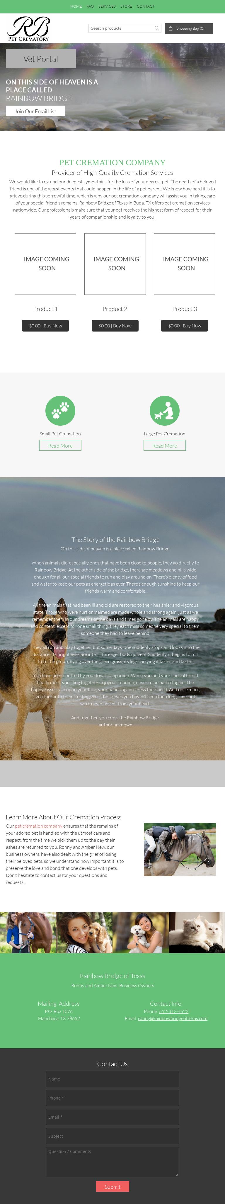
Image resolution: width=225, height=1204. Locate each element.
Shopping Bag (188, 28)
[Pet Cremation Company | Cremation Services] (29, 28)
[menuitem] (76, 6)
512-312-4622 (173, 1011)
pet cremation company (38, 825)
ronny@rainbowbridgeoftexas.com (172, 1018)
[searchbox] (124, 28)
